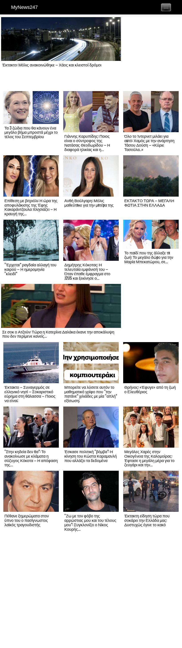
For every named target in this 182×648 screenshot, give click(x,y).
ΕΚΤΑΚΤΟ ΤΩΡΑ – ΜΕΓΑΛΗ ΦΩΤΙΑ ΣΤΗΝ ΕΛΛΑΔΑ (149, 202)
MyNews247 (24, 7)
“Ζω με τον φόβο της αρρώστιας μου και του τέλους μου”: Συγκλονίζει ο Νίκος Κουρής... (90, 522)
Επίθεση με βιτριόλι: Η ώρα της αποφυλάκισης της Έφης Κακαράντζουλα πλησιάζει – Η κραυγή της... (30, 206)
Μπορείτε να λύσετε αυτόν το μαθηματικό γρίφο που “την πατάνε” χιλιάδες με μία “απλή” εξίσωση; (90, 393)
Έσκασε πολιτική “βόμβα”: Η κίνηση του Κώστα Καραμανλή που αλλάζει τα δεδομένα (90, 456)
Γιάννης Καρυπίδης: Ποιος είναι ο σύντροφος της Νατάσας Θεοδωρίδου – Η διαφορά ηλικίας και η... (87, 142)
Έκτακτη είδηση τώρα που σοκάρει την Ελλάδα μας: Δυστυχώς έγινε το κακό (147, 520)
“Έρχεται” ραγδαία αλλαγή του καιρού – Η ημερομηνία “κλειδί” (30, 269)
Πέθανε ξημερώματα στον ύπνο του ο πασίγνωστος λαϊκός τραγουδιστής (26, 520)
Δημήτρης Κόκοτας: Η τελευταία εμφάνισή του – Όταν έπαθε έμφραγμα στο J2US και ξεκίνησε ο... (87, 271)
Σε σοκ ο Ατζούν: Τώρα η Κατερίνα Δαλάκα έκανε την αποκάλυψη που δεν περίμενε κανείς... (58, 334)
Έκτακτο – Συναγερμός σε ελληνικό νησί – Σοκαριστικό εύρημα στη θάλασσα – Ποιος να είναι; (29, 393)
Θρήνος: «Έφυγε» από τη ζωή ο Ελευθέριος (150, 389)
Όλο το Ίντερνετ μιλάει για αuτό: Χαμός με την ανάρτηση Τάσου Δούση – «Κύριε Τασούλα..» (149, 142)
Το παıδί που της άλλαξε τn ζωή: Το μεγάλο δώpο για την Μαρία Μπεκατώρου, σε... (148, 257)
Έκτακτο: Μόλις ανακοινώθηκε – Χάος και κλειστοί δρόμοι (51, 65)
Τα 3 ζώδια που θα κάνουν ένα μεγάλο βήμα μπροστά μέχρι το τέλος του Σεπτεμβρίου (31, 132)
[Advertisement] (151, 54)
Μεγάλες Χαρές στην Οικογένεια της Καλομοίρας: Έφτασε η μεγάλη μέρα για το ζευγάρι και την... (149, 458)
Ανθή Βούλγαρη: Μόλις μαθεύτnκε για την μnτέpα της (89, 202)
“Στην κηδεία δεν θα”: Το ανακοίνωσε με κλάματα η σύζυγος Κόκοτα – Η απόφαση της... (31, 458)
